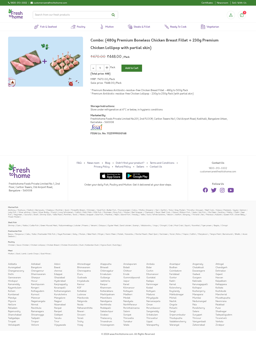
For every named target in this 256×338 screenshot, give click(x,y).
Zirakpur (220, 324)
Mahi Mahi (87, 212)
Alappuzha (105, 264)
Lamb (24, 253)
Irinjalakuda (83, 280)
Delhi (11, 274)
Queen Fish (228, 214)
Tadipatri (35, 318)
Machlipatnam (107, 294)
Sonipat (127, 314)
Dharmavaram (38, 274)
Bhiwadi (104, 267)
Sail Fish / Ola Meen (207, 212)
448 (107, 73)
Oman (149, 304)
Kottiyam (151, 291)
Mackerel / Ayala (230, 210)
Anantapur (174, 264)
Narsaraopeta (153, 301)
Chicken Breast (53, 245)
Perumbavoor (153, 307)
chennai (58, 270)
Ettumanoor (152, 274)
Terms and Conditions (162, 163)
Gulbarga (105, 277)
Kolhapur (197, 287)
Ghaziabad (59, 277)
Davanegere (198, 270)
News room (93, 163)
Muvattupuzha (223, 297)
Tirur (56, 321)
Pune (218, 307)
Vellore (35, 324)
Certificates (207, 2)
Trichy (80, 321)
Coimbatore (175, 270)
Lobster (77, 225)
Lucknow (81, 294)
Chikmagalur (106, 270)
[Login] (231, 15)
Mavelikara (106, 297)
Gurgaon (196, 277)
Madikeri (127, 294)
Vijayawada (60, 324)
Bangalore (36, 267)
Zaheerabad (198, 324)
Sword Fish (125, 214)
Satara (195, 311)
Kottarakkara (106, 291)
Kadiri (172, 280)
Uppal (149, 321)
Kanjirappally (61, 284)
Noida (80, 304)
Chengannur (37, 270)
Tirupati (12, 321)
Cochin (149, 270)
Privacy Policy (102, 166)
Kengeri (35, 287)
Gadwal (196, 274)
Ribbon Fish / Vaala (188, 212)
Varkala (219, 321)
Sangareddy (152, 311)
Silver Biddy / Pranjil (47, 212)
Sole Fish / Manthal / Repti (107, 214)
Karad (126, 284)
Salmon (243, 210)
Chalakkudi (198, 267)
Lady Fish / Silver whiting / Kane (22, 212)
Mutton (11, 253)
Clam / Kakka (22, 225)
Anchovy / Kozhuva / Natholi (21, 210)
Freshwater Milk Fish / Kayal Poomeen (54, 234)
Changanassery (16, 270)
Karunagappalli (200, 284)
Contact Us (156, 166)
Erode (126, 274)
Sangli (172, 311)
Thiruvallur (152, 318)
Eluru (80, 274)
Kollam (11, 291)
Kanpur (104, 284)
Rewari (80, 311)
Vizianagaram (107, 324)
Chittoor (127, 270)
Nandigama (106, 301)
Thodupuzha (175, 318)
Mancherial (221, 294)
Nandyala (128, 301)
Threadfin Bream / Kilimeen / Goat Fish (88, 210)
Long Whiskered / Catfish (69, 212)
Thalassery (106, 318)
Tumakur (127, 321)
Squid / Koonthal (192, 225)
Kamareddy (14, 284)
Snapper (90, 214)
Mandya (12, 297)
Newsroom (222, 2)
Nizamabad (60, 304)
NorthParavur (130, 304)
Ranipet (58, 311)
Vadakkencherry (177, 321)
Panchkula (36, 307)
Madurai (150, 294)
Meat (10, 250)
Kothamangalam (62, 291)
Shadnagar (221, 311)
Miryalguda (152, 297)
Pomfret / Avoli (62, 210)
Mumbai (196, 297)
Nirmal (34, 304)
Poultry (11, 242)
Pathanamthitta (84, 307)
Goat (18, 253)
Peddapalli (105, 307)
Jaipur (126, 280)
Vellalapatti (14, 324)
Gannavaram (14, 277)
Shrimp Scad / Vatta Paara (51, 214)
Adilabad (35, 264)
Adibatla (12, 264)
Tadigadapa (13, 318)
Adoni (57, 264)
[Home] (15, 10)
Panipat (57, 307)
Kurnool (35, 294)
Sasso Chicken (22, 245)
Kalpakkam (221, 280)
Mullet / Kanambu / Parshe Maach (132, 234)
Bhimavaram (83, 267)
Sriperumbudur (177, 314)
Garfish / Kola (167, 210)
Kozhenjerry (198, 291)
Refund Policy (123, 166)
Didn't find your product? (130, 163)
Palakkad (220, 304)
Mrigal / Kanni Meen (107, 234)
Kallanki (218, 214)
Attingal (220, 264)
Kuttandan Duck (92, 245)
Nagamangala (38, 301)
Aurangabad (14, 267)
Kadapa (150, 280)
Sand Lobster (125, 225)
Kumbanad (13, 294)
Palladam (12, 307)
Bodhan (173, 267)
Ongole (173, 304)
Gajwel (219, 274)
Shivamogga (37, 314)
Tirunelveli (221, 318)
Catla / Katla (30, 234)
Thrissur (196, 318)
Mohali (173, 297)
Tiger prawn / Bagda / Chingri (214, 225)
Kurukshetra (60, 294)
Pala (194, 304)
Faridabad (174, 274)
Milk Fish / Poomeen (103, 212)
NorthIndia (105, 304)
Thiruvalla (128, 318)
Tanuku (57, 318)
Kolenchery (175, 287)
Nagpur (58, 301)
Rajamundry (14, 311)
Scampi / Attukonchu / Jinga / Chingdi (150, 225)
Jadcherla (105, 280)
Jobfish (178, 214)
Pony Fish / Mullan (121, 212)
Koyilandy (174, 291)
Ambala (150, 264)
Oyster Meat (113, 225)
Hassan (219, 277)
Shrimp (11, 225)
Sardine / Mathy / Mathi (228, 212)
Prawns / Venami (89, 225)
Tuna (149, 214)
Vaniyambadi (199, 321)
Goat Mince (45, 253)
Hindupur (13, 280)
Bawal (57, 267)
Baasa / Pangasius (16, 234)
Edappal (58, 274)
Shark (35, 214)
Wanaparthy (152, 324)
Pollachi (173, 307)
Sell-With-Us (239, 2)
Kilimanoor (129, 287)
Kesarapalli (60, 287)
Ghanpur (35, 277)
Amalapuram (130, 264)
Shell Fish (12, 222)
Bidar (149, 267)
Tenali (80, 318)
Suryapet (197, 314)
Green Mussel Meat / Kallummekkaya (56, 225)
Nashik (172, 301)
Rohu (178, 234)
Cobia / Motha (138, 210)
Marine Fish (13, 207)
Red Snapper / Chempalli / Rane (146, 212)
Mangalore (59, 297)
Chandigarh (221, 267)
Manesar (35, 297)
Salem (126, 311)
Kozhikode (221, 291)
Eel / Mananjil (207, 214)
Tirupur (35, 321)
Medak (126, 297)
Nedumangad (199, 301)
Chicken (11, 245)
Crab (170, 225)
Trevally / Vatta (138, 214)
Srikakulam (152, 314)
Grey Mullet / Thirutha (184, 210)
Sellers (140, 166)
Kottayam (128, 291)
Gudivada (82, 277)
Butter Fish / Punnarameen (118, 210)
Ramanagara (37, 311)
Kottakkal (82, 291)
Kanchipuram (37, 284)
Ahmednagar (84, 264)
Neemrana (221, 301)
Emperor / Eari (152, 210)
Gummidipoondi (131, 277)
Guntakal (151, 277)
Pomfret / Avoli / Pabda (74, 214)
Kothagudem (37, 291)
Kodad (149, 287)
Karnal (172, 284)
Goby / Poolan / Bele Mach (84, 234)
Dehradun (221, 270)
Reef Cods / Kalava (170, 212)
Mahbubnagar (176, 294)
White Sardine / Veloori (162, 214)
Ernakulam (105, 274)
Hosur (34, 280)
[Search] (114, 15)
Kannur (81, 284)
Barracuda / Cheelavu (44, 210)
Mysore (12, 301)
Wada (126, 324)
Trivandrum (106, 321)
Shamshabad (14, 314)
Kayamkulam (14, 287)
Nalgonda (82, 301)
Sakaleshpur (106, 311)
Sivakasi (104, 314)
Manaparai (197, 294)
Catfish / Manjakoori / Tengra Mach (205, 234)
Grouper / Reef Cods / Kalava (209, 210)
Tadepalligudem (224, 314)
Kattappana (221, 284)
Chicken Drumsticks (69, 245)
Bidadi (126, 267)
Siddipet (58, 314)
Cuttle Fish (34, 225)
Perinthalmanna (131, 307)
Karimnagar (152, 284)
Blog (107, 163)
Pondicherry (198, 307)
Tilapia (185, 234)
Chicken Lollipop (38, 245)
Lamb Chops (33, 253)
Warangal (174, 324)
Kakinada (196, 280)
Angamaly (197, 264)
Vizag (80, 324)
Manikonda (82, 297)
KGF (79, 287)
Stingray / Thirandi (191, 214)
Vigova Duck (105, 245)
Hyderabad (60, 280)
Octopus (102, 225)
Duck (81, 245)
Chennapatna (84, 270)
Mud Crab (178, 225)
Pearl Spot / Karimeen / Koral (161, 234)
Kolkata (219, 287)
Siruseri (81, 314)
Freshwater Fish (15, 231)
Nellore (12, 304)
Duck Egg (117, 245)
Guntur (173, 277)
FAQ (79, 163)
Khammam (105, 287)
